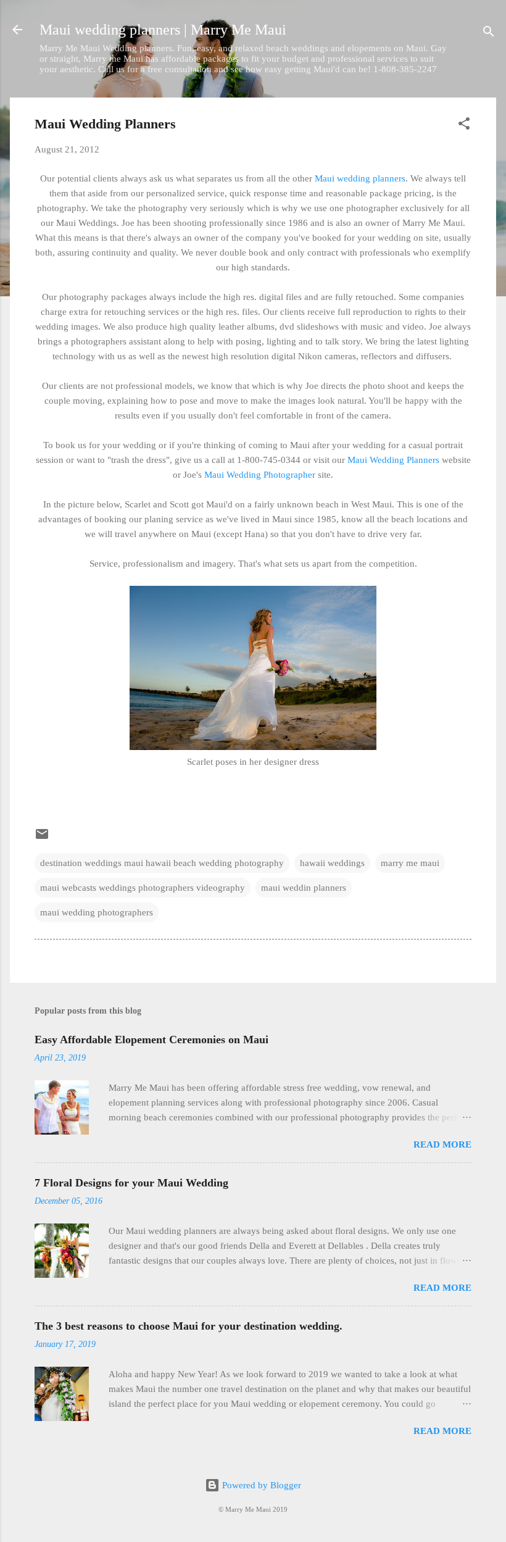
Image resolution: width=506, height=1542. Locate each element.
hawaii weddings (332, 863)
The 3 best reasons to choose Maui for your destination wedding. (188, 1326)
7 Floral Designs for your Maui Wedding (131, 1183)
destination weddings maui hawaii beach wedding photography (162, 863)
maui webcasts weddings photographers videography (142, 888)
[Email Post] (42, 838)
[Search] (488, 33)
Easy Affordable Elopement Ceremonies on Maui (151, 1039)
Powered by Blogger (260, 1485)
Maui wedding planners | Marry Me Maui (162, 30)
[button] (464, 125)
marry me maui (410, 863)
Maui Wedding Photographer (259, 475)
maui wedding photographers (96, 912)
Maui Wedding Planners (393, 460)
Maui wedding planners (360, 178)
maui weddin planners (303, 888)
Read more (442, 1144)
